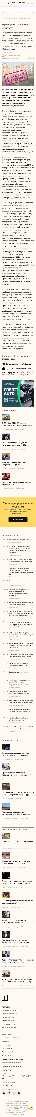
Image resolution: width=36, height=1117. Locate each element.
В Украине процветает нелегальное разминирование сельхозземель (21, 655)
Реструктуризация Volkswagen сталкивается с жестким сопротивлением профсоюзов (19, 682)
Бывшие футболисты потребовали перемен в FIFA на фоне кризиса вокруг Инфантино (17, 882)
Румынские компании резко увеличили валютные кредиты (19, 692)
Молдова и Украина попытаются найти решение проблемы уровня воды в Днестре (20, 624)
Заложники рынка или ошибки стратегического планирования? (16, 754)
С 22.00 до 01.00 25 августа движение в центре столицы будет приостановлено (17, 424)
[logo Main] (18, 4)
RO (11, 1085)
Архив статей (6, 1055)
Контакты (6, 1070)
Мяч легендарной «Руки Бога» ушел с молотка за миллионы (21, 603)
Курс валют (6, 1045)
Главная (4, 18)
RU (3, 1085)
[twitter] (19, 1093)
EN (7, 1085)
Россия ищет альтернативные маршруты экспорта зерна (19, 582)
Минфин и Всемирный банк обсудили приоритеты (14, 463)
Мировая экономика (9, 1027)
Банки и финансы (8, 1017)
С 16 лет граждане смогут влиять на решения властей (17, 902)
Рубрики (6, 1007)
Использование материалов (11, 1066)
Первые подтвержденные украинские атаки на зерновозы (16, 813)
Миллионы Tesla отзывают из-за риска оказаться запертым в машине (16, 862)
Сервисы (6, 1042)
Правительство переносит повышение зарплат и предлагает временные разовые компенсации (17, 774)
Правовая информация (12, 1059)
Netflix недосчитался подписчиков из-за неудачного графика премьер (21, 560)
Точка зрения (6, 1034)
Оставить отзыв (18, 519)
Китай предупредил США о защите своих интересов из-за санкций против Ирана (21, 645)
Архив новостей (7, 1052)
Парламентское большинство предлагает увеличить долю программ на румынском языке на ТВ (21, 571)
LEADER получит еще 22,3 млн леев (17, 842)
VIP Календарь (7, 1048)
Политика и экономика (9, 1014)
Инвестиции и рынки (9, 1024)
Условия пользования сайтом (12, 1062)
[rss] (4, 1093)
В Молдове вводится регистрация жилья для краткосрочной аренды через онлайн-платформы (21, 613)
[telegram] (9, 1093)
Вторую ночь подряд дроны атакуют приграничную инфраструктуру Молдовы (18, 793)
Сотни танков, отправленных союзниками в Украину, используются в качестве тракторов (19, 592)
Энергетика (6, 1031)
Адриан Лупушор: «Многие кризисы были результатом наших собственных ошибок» (18, 961)
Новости (10, 18)
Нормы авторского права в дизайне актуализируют (18, 483)
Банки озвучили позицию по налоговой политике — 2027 (14, 444)
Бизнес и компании (8, 1020)
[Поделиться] (28, 58)
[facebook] (14, 1093)
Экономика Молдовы (9, 1010)
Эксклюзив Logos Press (10, 1038)
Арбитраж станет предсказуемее (20, 540)
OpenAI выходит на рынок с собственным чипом (18, 673)
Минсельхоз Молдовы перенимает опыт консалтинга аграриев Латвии (21, 701)
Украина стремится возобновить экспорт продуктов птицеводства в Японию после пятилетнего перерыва (21, 549)
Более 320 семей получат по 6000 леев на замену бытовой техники (21, 728)
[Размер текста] (32, 58)
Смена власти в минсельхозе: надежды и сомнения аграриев (19, 710)
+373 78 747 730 (7, 1078)
